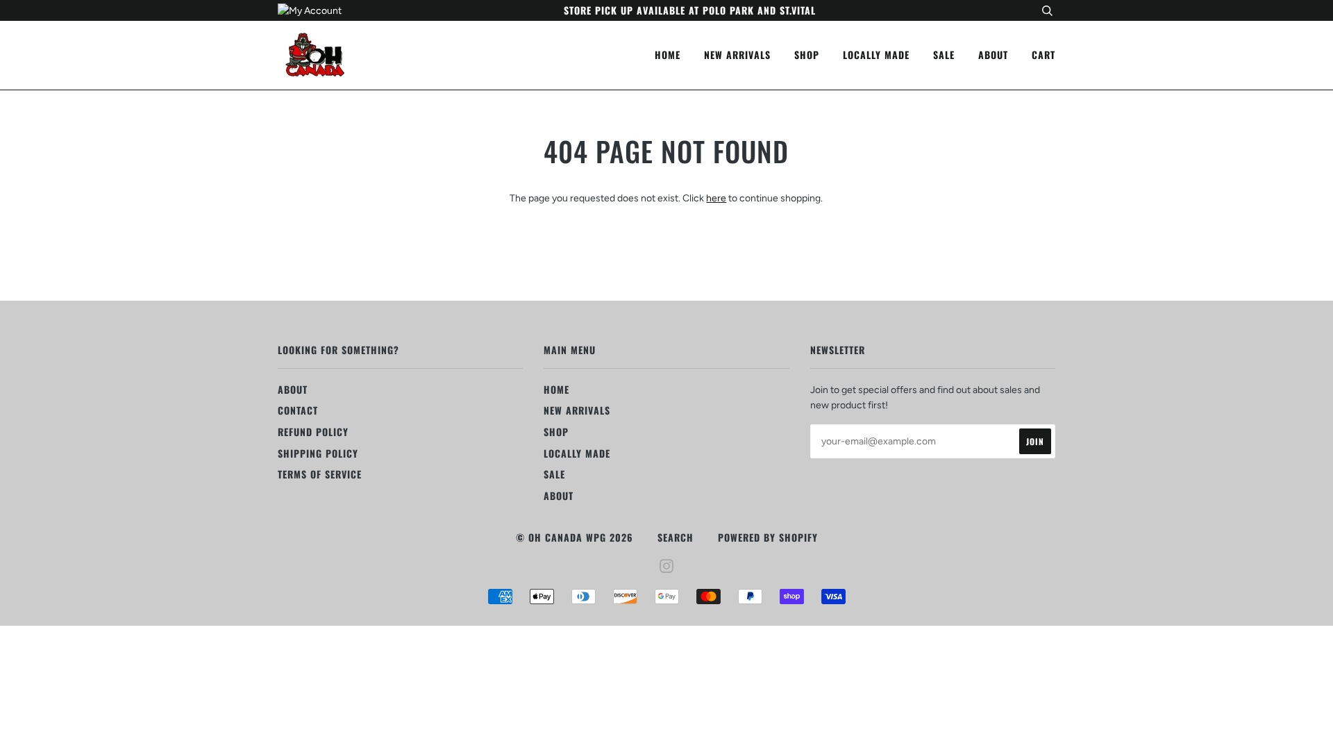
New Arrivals (737, 54)
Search (675, 537)
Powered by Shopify (768, 537)
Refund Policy (313, 431)
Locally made (876, 54)
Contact (298, 410)
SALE (944, 54)
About (993, 54)
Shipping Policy (318, 453)
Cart (1043, 54)
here (716, 198)
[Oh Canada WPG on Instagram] (667, 567)
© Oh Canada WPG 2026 (574, 537)
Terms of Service (320, 474)
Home (667, 54)
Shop (806, 54)
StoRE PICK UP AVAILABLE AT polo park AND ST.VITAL (690, 10)
